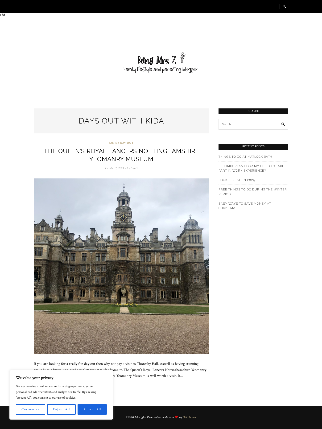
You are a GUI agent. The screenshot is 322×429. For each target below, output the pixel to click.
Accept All (92, 409)
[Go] (284, 6)
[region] (61, 395)
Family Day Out (121, 142)
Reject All (61, 409)
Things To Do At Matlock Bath (245, 156)
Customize (30, 409)
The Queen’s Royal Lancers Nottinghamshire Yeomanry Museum (121, 155)
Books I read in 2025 (237, 180)
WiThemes (189, 417)
